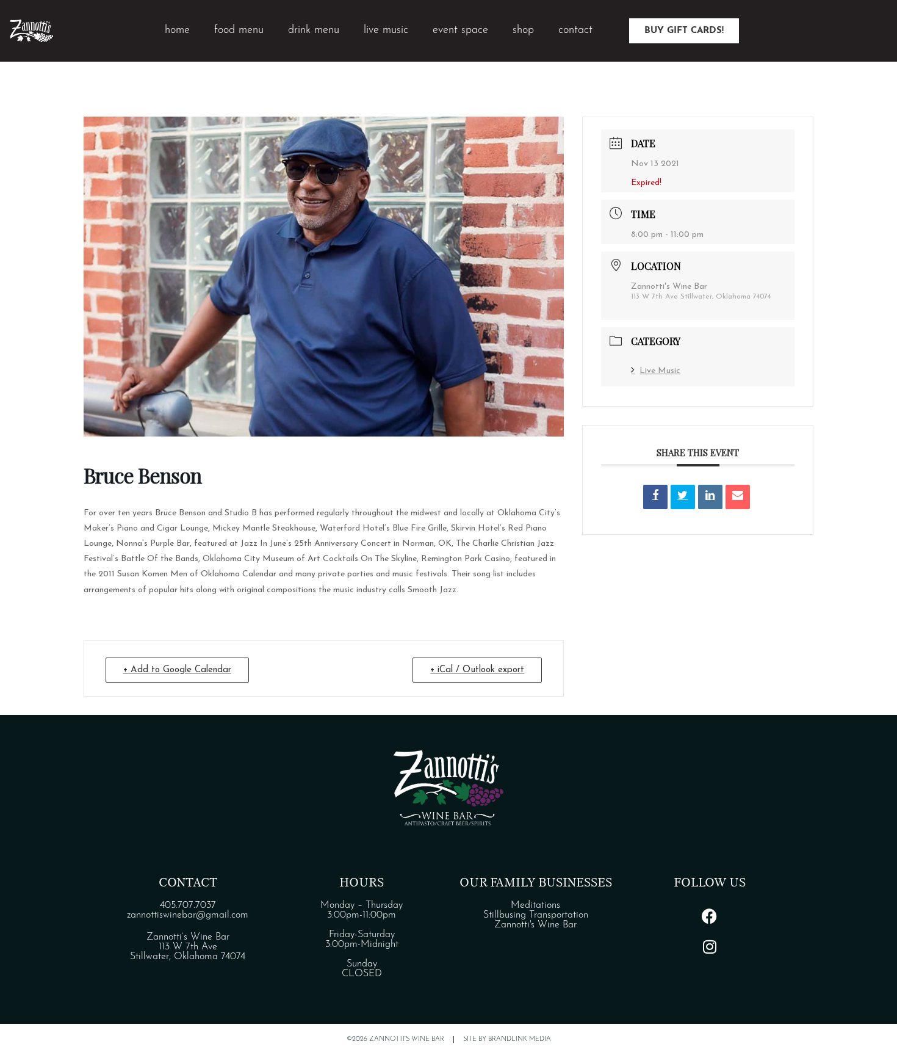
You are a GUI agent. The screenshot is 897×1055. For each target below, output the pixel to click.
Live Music (659, 370)
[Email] (738, 497)
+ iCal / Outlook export (477, 670)
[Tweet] (683, 497)
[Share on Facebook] (655, 497)
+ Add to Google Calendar (177, 670)
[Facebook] (709, 916)
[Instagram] (709, 946)
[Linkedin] (710, 497)
